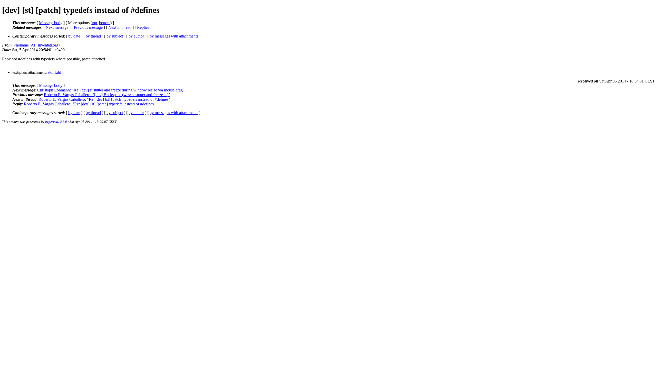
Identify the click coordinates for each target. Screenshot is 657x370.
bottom (104, 23)
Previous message (88, 27)
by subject (115, 36)
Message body (50, 23)
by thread (93, 36)
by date (74, 36)
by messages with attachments (174, 36)
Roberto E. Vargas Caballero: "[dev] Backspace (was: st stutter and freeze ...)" (107, 94)
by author (136, 36)
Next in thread (119, 27)
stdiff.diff (55, 72)
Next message (57, 27)
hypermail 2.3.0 (56, 122)
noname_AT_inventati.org (37, 45)
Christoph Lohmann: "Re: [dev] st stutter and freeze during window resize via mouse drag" (111, 90)
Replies (143, 27)
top (94, 23)
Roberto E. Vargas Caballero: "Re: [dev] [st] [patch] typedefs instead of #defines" (104, 99)
